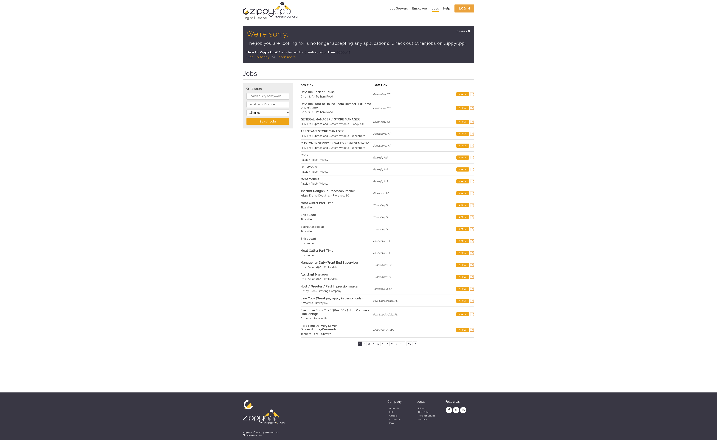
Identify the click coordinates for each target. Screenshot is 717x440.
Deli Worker (309, 167)
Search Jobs (268, 121)
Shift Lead (308, 215)
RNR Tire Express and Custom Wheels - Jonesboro (333, 135)
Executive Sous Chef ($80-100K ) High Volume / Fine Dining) (335, 312)
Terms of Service (426, 415)
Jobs (435, 8)
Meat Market (310, 179)
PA (390, 288)
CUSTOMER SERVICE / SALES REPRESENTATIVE (336, 143)
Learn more (286, 57)
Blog (391, 423)
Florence (378, 193)
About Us (394, 408)
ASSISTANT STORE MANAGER (322, 131)
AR (389, 133)
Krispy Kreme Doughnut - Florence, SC (325, 195)
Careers (393, 415)
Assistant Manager (314, 274)
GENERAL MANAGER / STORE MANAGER (330, 119)
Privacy (422, 408)
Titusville (306, 207)
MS (386, 157)
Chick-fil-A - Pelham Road (317, 96)
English (248, 18)
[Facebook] (448, 410)
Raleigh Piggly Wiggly (314, 159)
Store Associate (312, 227)
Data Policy (423, 412)
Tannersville (380, 288)
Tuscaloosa (380, 264)
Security (422, 419)
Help (446, 8)
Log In (464, 8)
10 (402, 343)
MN (391, 329)
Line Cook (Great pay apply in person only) (331, 298)
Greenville (379, 94)
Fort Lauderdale (383, 300)
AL (390, 264)
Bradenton (307, 243)
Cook (304, 155)
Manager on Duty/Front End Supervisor (329, 262)
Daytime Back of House (318, 92)
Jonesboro (379, 133)
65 (409, 343)
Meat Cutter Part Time (317, 203)
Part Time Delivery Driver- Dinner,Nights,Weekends (319, 327)
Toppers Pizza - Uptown (316, 333)
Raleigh (377, 157)
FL (387, 205)
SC (388, 94)
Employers (420, 8)
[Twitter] (456, 410)
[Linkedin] (463, 410)
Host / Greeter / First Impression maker (329, 286)
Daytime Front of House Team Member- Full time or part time (336, 105)
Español (261, 18)
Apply (462, 94)
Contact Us (395, 419)
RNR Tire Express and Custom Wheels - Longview (332, 123)
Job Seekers (399, 8)
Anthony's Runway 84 (314, 302)
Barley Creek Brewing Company (321, 291)
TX (388, 121)
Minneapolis (380, 329)
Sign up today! (258, 57)
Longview (379, 121)
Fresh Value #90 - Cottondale (319, 267)
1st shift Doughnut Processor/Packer (328, 191)
